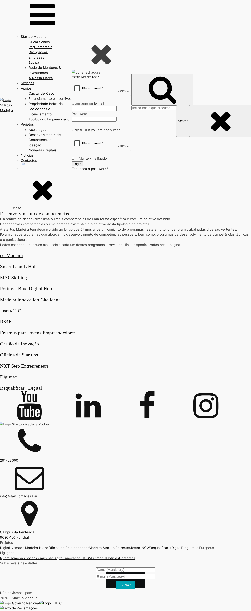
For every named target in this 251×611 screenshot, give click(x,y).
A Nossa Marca (41, 78)
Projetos (27, 124)
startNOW (142, 548)
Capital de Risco (41, 93)
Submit (125, 585)
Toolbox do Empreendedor (50, 119)
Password (79, 114)
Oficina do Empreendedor (68, 548)
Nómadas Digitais (42, 150)
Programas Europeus (197, 548)
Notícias (27, 155)
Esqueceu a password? (90, 169)
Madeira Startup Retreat (108, 548)
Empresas (36, 57)
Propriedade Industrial (46, 104)
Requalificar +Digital (165, 548)
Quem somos (10, 558)
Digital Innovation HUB (71, 558)
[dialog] (101, 105)
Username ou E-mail (88, 103)
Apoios (26, 88)
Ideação (35, 145)
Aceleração (37, 130)
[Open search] (162, 89)
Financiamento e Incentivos (50, 98)
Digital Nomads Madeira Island (24, 548)
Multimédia (97, 558)
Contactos (29, 161)
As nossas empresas (37, 558)
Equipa (34, 62)
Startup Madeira (33, 37)
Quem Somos (39, 42)
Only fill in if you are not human (96, 130)
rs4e (130, 548)
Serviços (27, 83)
